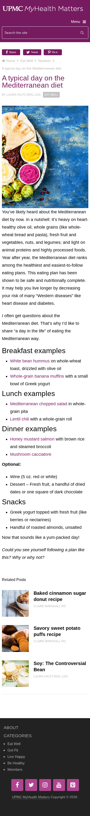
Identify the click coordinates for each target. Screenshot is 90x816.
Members (15, 769)
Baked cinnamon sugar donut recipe (60, 596)
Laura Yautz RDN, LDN (23, 94)
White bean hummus (30, 361)
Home (10, 61)
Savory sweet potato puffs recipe (57, 631)
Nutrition (44, 61)
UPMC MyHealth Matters (31, 797)
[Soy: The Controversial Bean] (15, 673)
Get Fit (12, 750)
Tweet (34, 52)
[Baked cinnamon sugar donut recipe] (15, 603)
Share (12, 52)
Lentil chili (19, 419)
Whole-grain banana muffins (37, 376)
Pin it (54, 52)
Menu (75, 22)
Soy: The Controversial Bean (60, 666)
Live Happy (16, 757)
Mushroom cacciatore (30, 454)
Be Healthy (16, 763)
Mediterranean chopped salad (38, 403)
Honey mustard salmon (32, 439)
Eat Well (26, 61)
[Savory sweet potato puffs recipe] (15, 638)
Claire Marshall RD (50, 606)
